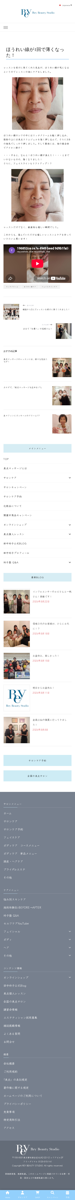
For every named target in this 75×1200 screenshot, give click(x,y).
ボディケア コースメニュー (21, 845)
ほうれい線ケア (30, 287)
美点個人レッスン (13, 534)
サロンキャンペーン (15, 487)
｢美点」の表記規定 (15, 1079)
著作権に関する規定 (16, 1087)
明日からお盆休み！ (44, 687)
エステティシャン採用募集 (20, 1017)
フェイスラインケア (49, 287)
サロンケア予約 (12, 496)
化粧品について (12, 506)
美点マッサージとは (15, 468)
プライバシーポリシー (17, 1104)
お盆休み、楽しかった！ (46, 655)
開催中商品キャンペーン (17, 515)
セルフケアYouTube (16, 923)
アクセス (8, 1128)
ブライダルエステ (14, 869)
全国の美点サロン (37, 776)
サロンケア (10, 477)
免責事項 (9, 1112)
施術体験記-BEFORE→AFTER (22, 907)
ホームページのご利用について (22, 1096)
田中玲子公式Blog (15, 543)
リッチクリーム (12, 287)
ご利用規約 (10, 1071)
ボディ (7, 939)
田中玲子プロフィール (16, 553)
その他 (7, 877)
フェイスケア (11, 837)
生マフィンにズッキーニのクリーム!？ (21, 415)
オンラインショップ (15, 524)
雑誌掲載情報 (11, 1025)
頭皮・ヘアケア (13, 861)
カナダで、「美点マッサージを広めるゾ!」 (23, 387)
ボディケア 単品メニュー (20, 853)
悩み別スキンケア (14, 899)
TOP (6, 459)
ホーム (7, 813)
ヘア (6, 947)
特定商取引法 (11, 1120)
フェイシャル (11, 931)
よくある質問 (11, 1033)
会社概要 (9, 1063)
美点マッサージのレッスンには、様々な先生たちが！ (25, 360)
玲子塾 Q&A (10, 562)
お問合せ (9, 1042)
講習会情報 (10, 1009)
